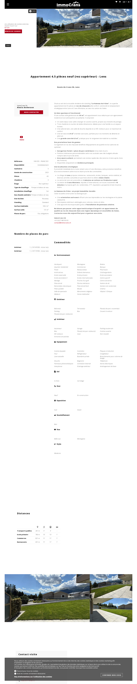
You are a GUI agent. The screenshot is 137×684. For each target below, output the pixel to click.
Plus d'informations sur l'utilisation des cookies (33, 677)
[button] (6, 28)
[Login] (120, 2)
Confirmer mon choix (111, 675)
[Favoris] (116, 2)
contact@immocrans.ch (62, 223)
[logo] (68, 4)
